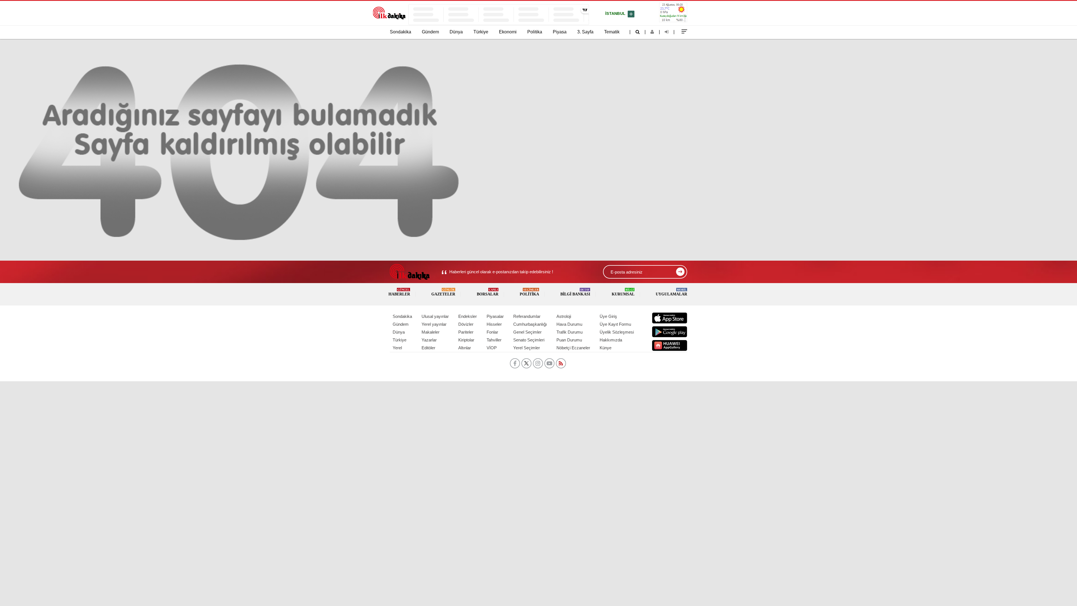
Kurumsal (623, 292)
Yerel (397, 347)
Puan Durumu (569, 340)
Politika (534, 31)
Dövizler (465, 324)
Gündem (430, 31)
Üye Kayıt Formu (615, 324)
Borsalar (487, 292)
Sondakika (400, 31)
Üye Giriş (608, 316)
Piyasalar (495, 316)
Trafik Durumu (569, 332)
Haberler (399, 292)
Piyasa (560, 31)
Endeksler (467, 316)
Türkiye (480, 31)
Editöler (428, 347)
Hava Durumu (569, 324)
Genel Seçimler (527, 332)
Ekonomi (508, 31)
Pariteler (465, 332)
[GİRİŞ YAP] (667, 32)
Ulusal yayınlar (435, 316)
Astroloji (563, 316)
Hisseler (494, 324)
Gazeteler (443, 292)
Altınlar (464, 347)
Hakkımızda (611, 340)
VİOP (492, 347)
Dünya (456, 31)
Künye (605, 347)
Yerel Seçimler (526, 347)
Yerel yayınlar (434, 324)
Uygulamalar (671, 292)
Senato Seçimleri (528, 340)
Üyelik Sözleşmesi (617, 332)
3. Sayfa (585, 31)
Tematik (612, 31)
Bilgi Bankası (575, 292)
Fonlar (492, 332)
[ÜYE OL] (652, 32)
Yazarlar (429, 340)
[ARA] (638, 32)
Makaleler (430, 332)
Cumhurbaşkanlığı (530, 324)
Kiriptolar (466, 340)
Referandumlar (526, 316)
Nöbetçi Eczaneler (573, 347)
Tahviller (494, 340)
